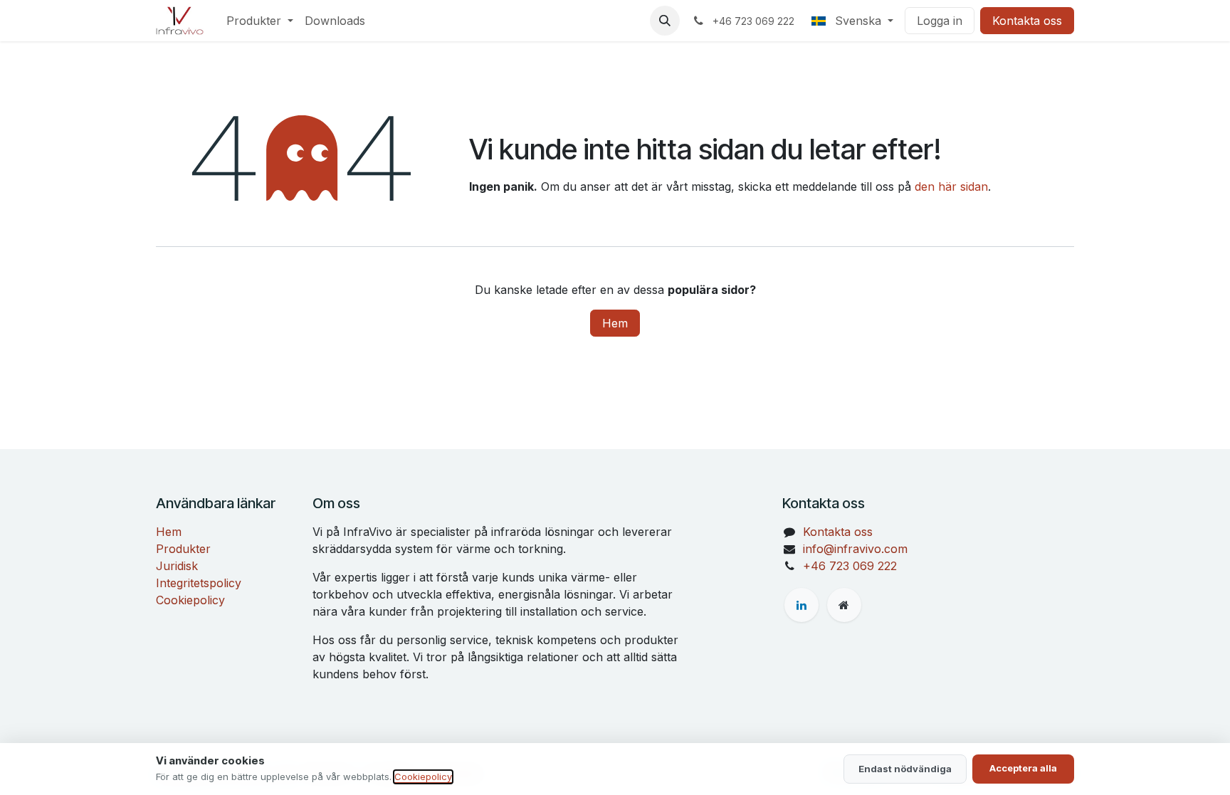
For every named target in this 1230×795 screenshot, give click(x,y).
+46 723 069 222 (850, 566)
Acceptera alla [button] (1023, 768)
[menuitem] (260, 20)
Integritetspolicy (198, 583)
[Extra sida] (844, 605)
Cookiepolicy (190, 600)
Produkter (183, 549)
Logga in (939, 21)
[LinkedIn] (801, 605)
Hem (615, 323)
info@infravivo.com (855, 549)
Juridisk (177, 566)
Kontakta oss (1027, 21)
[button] (665, 21)
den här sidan (951, 186)
